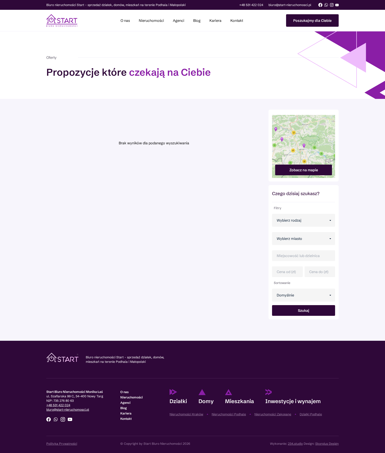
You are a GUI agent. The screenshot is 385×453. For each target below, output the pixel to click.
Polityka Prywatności (61, 444)
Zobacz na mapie (303, 170)
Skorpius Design (327, 444)
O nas (125, 20)
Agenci (178, 20)
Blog (197, 20)
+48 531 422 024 (251, 5)
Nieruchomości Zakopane (272, 414)
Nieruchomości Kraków (186, 414)
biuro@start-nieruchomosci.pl (289, 5)
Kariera (215, 20)
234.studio (295, 444)
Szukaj (303, 310)
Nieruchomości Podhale (229, 414)
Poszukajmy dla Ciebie (312, 20)
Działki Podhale (311, 414)
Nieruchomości (151, 20)
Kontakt (236, 20)
